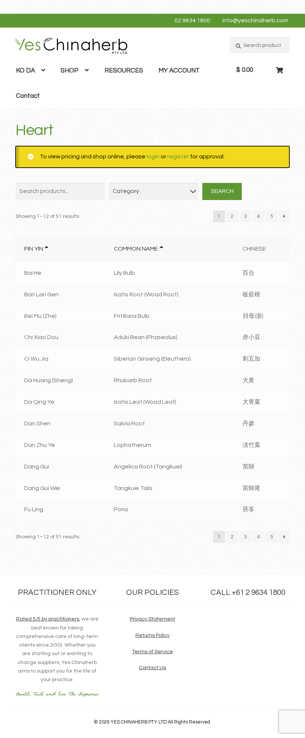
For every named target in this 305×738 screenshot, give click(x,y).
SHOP (69, 70)
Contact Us (152, 667)
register (178, 156)
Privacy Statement (152, 619)
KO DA (25, 70)
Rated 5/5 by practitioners (47, 619)
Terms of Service (152, 651)
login (153, 156)
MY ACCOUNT (179, 70)
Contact (28, 96)
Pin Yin (33, 249)
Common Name (136, 249)
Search (222, 191)
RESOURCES (124, 70)
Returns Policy (152, 635)
